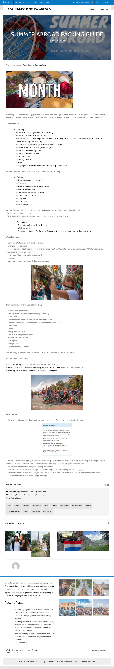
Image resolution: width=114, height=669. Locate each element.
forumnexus (37, 506)
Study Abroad (10, 495)
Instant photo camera (17, 370)
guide (46, 506)
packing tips (64, 506)
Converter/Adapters (36, 367)
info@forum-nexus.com (84, 2)
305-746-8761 (12, 652)
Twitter (21, 2)
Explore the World (41, 491)
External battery (14, 364)
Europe (16, 506)
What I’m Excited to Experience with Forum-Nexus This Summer (33, 629)
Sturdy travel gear (49, 370)
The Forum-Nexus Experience (25, 495)
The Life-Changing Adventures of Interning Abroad (33, 617)
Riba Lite (91, 662)
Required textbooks (26, 231)
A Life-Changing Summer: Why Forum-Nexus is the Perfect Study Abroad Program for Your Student (34, 636)
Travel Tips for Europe (13, 498)
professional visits (47, 138)
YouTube (33, 2)
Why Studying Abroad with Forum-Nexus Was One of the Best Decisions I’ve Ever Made (34, 611)
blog (9, 506)
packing (54, 506)
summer (88, 506)
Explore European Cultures (25, 491)
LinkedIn (46, 2)
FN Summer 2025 (22, 642)
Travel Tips (39, 495)
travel (26, 511)
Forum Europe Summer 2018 (35, 65)
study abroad (77, 506)
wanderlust (47, 511)
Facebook (8, 2)
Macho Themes (72, 662)
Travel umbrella (34, 370)
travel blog (36, 511)
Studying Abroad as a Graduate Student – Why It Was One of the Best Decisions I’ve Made (34, 623)
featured (26, 506)
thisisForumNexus (14, 511)
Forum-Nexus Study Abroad (29, 9)
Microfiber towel (53, 367)
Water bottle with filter (17, 367)
